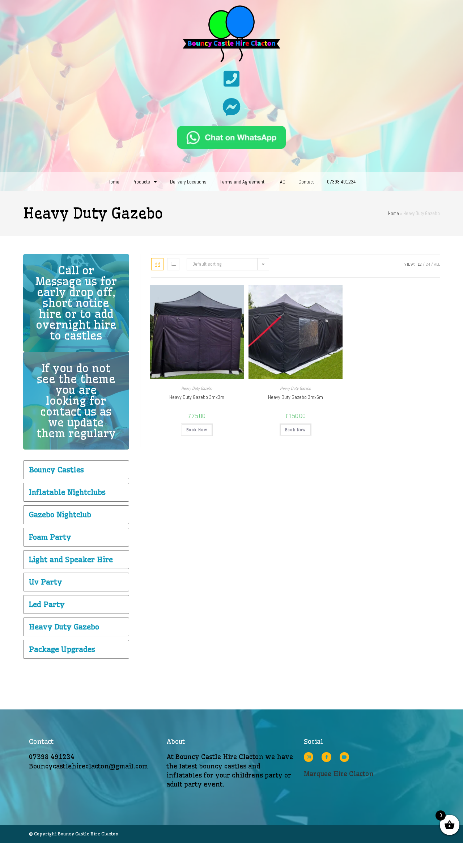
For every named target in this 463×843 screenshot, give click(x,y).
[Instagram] (308, 757)
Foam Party (50, 536)
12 (419, 264)
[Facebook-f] (326, 757)
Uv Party (45, 581)
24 (428, 264)
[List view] (173, 264)
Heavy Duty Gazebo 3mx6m (295, 397)
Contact (306, 181)
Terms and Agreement (242, 181)
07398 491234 (341, 181)
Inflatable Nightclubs (67, 492)
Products (141, 181)
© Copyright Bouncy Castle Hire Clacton (73, 833)
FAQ (281, 181)
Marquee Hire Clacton (339, 774)
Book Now (196, 430)
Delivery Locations (188, 181)
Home (113, 181)
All (437, 264)
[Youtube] (344, 757)
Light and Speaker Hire (71, 559)
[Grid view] (157, 264)
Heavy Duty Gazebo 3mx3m (196, 397)
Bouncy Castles (56, 469)
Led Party (47, 604)
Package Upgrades (62, 649)
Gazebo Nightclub (60, 514)
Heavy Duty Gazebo (196, 388)
